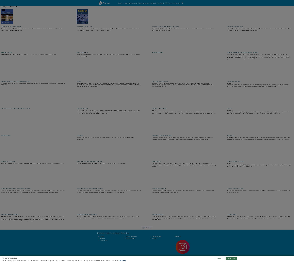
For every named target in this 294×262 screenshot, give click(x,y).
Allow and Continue (231, 258)
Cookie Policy (122, 260)
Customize (219, 258)
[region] (147, 259)
